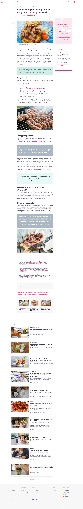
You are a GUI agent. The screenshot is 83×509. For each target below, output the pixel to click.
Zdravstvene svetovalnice (37, 494)
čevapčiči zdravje (21, 292)
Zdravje (27, 2)
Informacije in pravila (36, 505)
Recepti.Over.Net (14, 492)
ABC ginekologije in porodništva (38, 492)
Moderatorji (34, 499)
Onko (31, 2)
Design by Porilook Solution (66, 505)
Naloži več (32, 479)
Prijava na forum (63, 67)
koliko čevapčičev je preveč (31, 292)
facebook (67, 490)
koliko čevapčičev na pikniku (43, 292)
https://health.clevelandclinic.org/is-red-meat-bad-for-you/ (36, 262)
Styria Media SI (14, 496)
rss (65, 494)
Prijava (72, 2)
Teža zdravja (52, 2)
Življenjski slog (45, 2)
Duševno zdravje (37, 2)
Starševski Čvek (35, 490)
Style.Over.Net (14, 490)
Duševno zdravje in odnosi (37, 496)
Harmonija (59, 2)
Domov (18, 6)
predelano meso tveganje (32, 294)
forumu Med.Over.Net (24, 53)
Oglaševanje (29, 505)
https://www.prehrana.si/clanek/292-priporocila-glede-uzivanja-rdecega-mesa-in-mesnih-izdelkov (34, 271)
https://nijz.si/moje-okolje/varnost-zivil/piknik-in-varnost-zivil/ (34, 274)
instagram (67, 492)
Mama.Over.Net (14, 499)
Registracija (78, 2)
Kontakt (24, 505)
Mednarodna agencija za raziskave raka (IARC (32, 141)
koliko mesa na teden (22, 294)
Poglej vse (63, 65)
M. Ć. (18, 16)
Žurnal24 (13, 494)
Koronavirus (23, 494)
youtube (66, 496)
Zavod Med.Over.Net (15, 498)
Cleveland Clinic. (48, 165)
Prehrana (27, 6)
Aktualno (23, 496)
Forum (20, 2)
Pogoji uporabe (43, 505)
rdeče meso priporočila (43, 294)
